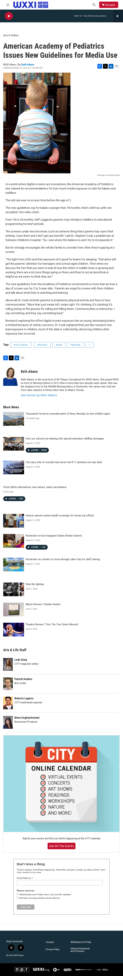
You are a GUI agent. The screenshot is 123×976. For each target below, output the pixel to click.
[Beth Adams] (10, 376)
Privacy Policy (53, 949)
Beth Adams (27, 64)
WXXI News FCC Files (80, 942)
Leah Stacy (20, 659)
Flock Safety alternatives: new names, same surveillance (34, 487)
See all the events (61, 846)
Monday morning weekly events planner (40, 898)
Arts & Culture (11, 35)
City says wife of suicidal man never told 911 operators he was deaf (64, 462)
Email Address (25, 878)
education (42, 345)
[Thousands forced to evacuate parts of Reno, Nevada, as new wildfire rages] (13, 419)
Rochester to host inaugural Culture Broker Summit (54, 535)
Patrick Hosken (23, 679)
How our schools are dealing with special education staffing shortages (65, 438)
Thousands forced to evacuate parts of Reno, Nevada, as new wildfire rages (68, 413)
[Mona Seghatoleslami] (8, 722)
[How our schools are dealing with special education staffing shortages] (13, 444)
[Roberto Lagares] (8, 703)
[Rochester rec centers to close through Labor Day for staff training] (13, 564)
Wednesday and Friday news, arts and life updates (45, 894)
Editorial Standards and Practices (80, 949)
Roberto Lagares (23, 698)
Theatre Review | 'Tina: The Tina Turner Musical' (52, 624)
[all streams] (118, 16)
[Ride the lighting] (13, 589)
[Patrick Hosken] (8, 683)
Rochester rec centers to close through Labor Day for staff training (63, 559)
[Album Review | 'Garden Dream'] (13, 609)
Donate (110, 5)
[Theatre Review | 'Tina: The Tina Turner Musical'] (13, 629)
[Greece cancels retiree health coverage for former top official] (13, 521)
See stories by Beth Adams (39, 395)
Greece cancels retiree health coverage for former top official (60, 515)
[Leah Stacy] (8, 664)
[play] (8, 16)
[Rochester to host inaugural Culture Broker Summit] (13, 541)
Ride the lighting (35, 584)
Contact (50, 942)
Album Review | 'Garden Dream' (43, 604)
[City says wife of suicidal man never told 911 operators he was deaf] (13, 467)
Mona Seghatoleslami (27, 717)
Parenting (75, 345)
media (59, 345)
